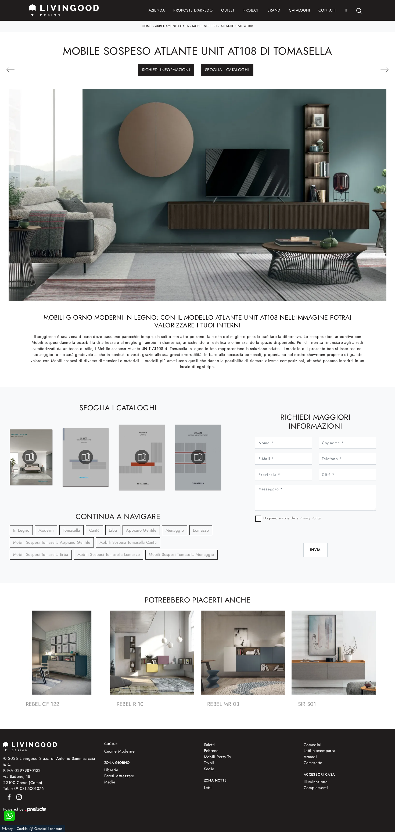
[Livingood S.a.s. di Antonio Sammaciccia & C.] (30, 746)
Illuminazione (316, 782)
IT (346, 10)
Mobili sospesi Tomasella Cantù (128, 542)
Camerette (313, 763)
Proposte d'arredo (193, 10)
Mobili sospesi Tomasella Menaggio (181, 554)
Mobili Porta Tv (217, 757)
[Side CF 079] (359, 70)
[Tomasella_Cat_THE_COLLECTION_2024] (30, 457)
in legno (21, 530)
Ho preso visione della (292, 518)
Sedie (209, 769)
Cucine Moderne (119, 751)
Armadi (310, 757)
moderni (46, 530)
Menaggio (175, 530)
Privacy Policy (310, 518)
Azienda (157, 10)
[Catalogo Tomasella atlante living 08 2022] (142, 457)
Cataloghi (299, 10)
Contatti (327, 10)
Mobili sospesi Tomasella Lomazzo (108, 554)
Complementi (316, 788)
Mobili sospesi (204, 26)
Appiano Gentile (141, 530)
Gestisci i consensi (48, 828)
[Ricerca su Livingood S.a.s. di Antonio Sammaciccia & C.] (359, 10)
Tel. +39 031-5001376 (23, 788)
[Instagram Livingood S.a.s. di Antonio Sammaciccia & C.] (17, 797)
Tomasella (71, 530)
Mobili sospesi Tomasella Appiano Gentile (51, 542)
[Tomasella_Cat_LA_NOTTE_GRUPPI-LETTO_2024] (86, 457)
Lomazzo (201, 530)
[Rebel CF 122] (35, 70)
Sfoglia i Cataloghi (227, 70)
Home (147, 26)
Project (251, 10)
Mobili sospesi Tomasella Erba (40, 554)
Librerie (111, 770)
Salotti (209, 745)
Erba (113, 530)
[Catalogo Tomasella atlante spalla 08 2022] (198, 457)
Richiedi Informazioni (166, 70)
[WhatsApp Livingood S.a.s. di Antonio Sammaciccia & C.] (9, 816)
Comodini (312, 745)
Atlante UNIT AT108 (237, 26)
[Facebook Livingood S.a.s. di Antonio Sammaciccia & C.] (8, 797)
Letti (208, 788)
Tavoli (209, 763)
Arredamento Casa (172, 26)
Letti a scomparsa (319, 751)
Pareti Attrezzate (119, 776)
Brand (273, 10)
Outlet (228, 10)
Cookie (22, 828)
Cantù (94, 530)
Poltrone (211, 751)
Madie (110, 782)
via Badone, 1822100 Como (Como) (22, 779)
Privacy (7, 828)
